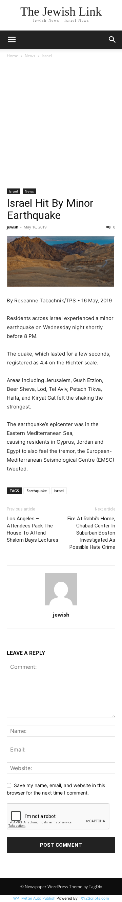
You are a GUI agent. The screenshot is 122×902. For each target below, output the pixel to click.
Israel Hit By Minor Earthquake (50, 209)
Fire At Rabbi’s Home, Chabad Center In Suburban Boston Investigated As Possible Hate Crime (91, 533)
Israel (47, 56)
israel (59, 490)
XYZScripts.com (95, 898)
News (30, 56)
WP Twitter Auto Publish (34, 898)
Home (12, 56)
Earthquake (36, 490)
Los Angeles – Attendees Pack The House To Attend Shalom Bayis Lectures (32, 529)
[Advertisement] (61, 124)
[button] (11, 40)
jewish (12, 226)
